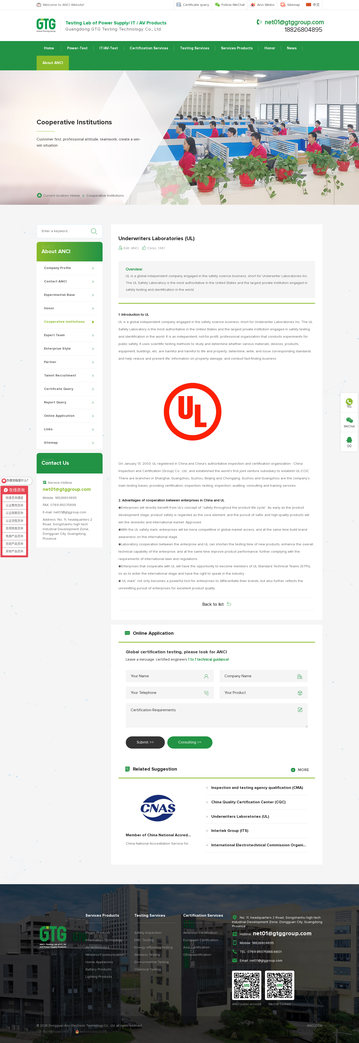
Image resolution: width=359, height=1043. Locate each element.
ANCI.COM (314, 1025)
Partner (50, 362)
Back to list (213, 604)
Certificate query (196, 5)
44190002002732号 (93, 1032)
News (292, 48)
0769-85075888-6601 (264, 952)
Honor (269, 48)
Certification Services (149, 48)
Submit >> (145, 742)
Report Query (55, 402)
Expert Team (54, 335)
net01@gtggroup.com (294, 22)
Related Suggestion (221, 769)
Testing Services (194, 48)
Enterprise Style (57, 348)
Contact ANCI (55, 281)
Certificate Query (58, 389)
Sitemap (293, 5)
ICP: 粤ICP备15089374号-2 (54, 1032)
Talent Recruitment (60, 375)
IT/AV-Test (108, 48)
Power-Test (77, 48)
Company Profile (57, 268)
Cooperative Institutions (64, 321)
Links (48, 429)
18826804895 (303, 30)
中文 (316, 5)
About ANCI (52, 63)
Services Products (237, 48)
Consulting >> (189, 742)
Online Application (59, 416)
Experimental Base (59, 295)
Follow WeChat (233, 5)
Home (49, 48)
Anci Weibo (266, 5)
